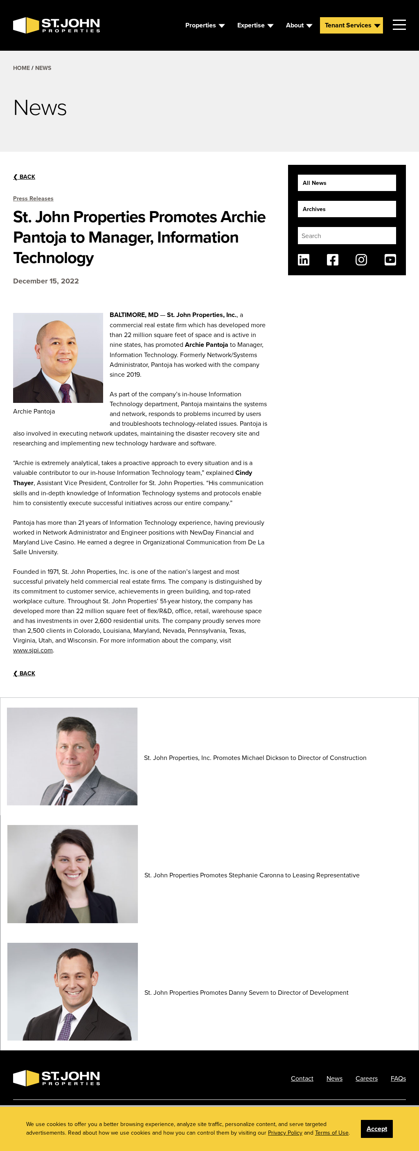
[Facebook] (332, 259)
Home (21, 68)
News (43, 68)
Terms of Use (332, 1133)
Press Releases (33, 198)
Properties (200, 25)
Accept (377, 1128)
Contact (302, 1078)
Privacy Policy (285, 1133)
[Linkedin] (303, 259)
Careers (367, 1078)
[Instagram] (361, 259)
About (295, 25)
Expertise (251, 25)
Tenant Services (348, 25)
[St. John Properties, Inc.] (26, 25)
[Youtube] (390, 259)
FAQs (398, 1078)
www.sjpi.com (33, 649)
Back (24, 177)
